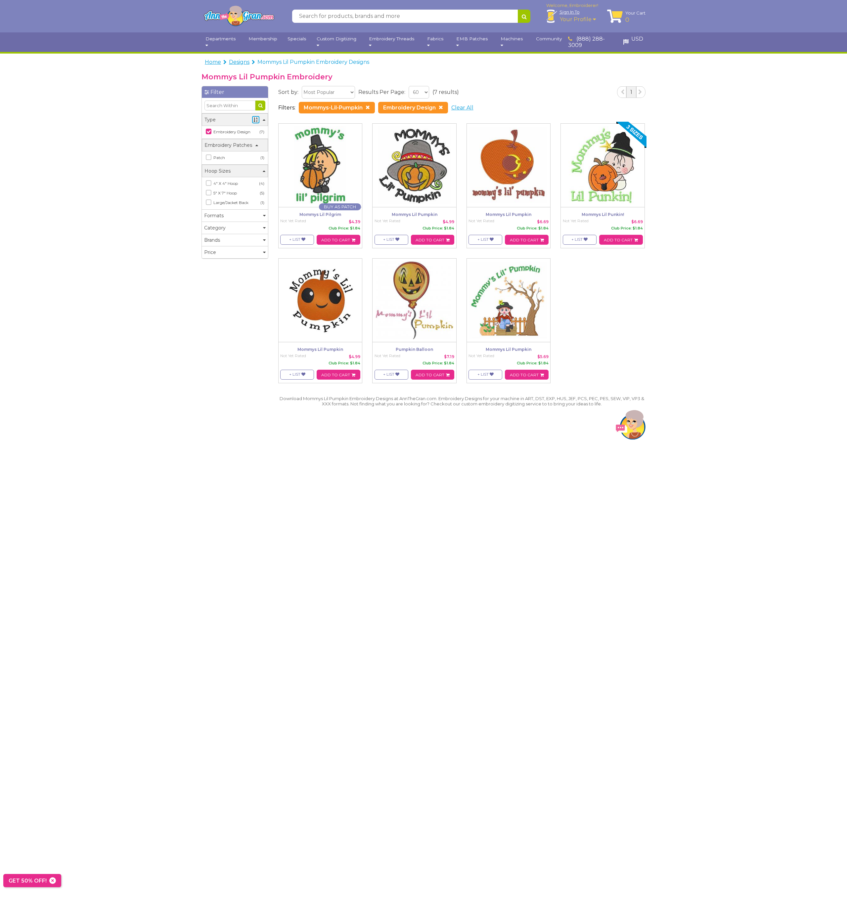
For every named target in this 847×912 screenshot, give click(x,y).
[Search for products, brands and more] (524, 16)
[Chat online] (631, 426)
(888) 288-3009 (586, 42)
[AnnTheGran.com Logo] (238, 16)
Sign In (569, 12)
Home (213, 62)
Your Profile (576, 19)
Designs (239, 62)
